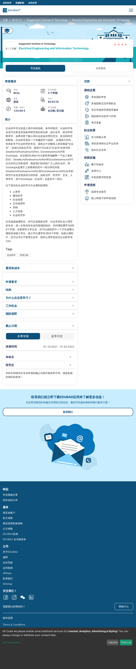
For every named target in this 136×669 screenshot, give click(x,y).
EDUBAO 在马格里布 (14, 539)
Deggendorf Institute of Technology (47, 19)
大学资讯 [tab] (101, 68)
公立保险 (8, 528)
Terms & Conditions (14, 624)
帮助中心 (124, 606)
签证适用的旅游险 (13, 523)
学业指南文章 (10, 494)
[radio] (115, 44)
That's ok (126, 642)
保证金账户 (9, 512)
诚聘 (5, 557)
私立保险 (8, 517)
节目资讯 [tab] (35, 68)
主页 (5, 19)
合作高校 (8, 562)
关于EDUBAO (10, 551)
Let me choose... (12, 642)
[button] (131, 10)
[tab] (40, 268)
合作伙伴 (7, 2)
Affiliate (7, 573)
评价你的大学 (10, 500)
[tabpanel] (68, 230)
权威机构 (20, 2)
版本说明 (8, 617)
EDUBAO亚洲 (10, 533)
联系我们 (68, 411)
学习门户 (17, 19)
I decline (112, 642)
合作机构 (8, 567)
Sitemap (7, 583)
